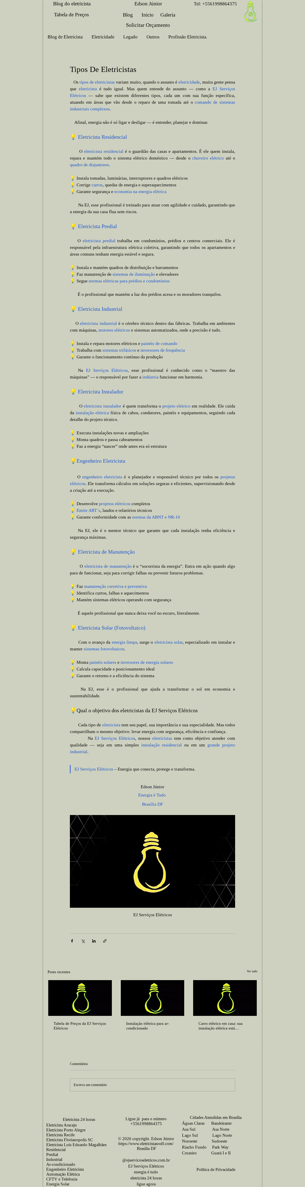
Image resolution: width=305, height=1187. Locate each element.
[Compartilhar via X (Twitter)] (83, 941)
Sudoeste (219, 1141)
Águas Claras (193, 1123)
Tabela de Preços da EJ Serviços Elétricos (80, 1025)
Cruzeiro (189, 1153)
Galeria (167, 15)
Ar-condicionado (60, 1164)
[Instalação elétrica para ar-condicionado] (152, 998)
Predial (52, 1154)
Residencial (56, 1149)
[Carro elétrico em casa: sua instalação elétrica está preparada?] (225, 998)
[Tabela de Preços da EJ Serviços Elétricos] (80, 998)
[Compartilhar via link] (105, 941)
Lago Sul (190, 1135)
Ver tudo (252, 971)
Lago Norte (222, 1135)
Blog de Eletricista (65, 37)
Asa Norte (220, 1129)
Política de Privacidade (215, 1169)
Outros (152, 37)
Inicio (148, 15)
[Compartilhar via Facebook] (72, 941)
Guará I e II (221, 1153)
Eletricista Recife (60, 1134)
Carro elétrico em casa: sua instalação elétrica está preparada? (220, 1026)
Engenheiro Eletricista (65, 1169)
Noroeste (189, 1141)
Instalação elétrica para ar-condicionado (147, 1025)
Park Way (220, 1147)
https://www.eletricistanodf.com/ (145, 1143)
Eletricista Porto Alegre (66, 1130)
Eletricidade (103, 37)
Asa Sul (188, 1129)
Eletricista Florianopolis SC (69, 1139)
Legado (130, 37)
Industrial (54, 1159)
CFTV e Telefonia (61, 1179)
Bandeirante (221, 1123)
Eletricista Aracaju (61, 1125)
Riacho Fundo (194, 1147)
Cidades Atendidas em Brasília (212, 1117)
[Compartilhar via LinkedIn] (94, 941)
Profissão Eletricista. (187, 37)
